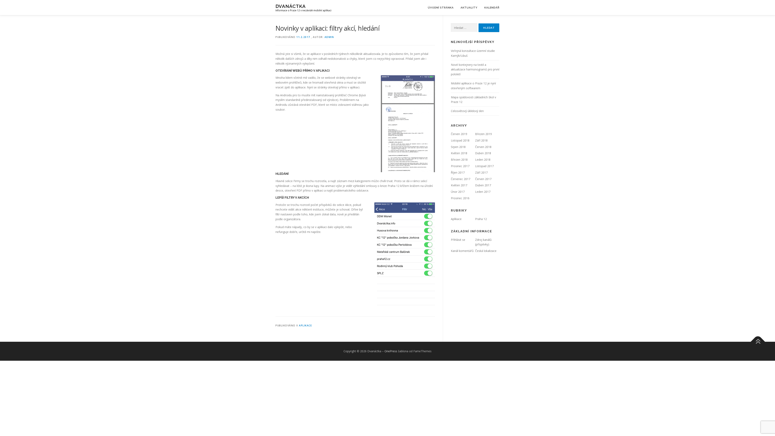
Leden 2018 (482, 159)
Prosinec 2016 (460, 198)
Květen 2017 (459, 185)
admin (329, 37)
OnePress (390, 351)
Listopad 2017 (484, 166)
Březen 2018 (459, 159)
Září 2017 (481, 172)
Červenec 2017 (460, 179)
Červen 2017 (483, 179)
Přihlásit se (458, 240)
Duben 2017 (483, 185)
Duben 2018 (483, 153)
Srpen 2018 (458, 147)
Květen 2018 (459, 153)
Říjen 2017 (458, 172)
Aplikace (305, 325)
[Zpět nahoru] (758, 342)
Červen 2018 (483, 147)
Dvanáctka (290, 6)
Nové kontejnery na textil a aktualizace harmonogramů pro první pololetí (475, 69)
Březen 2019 (483, 134)
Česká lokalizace (485, 251)
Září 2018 (481, 140)
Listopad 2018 (460, 140)
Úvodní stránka (441, 7)
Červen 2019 (459, 134)
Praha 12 (481, 219)
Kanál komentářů (462, 251)
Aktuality (469, 7)
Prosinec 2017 (460, 166)
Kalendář (492, 7)
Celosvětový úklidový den (467, 111)
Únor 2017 (458, 192)
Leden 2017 (482, 192)
